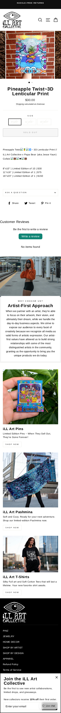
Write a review (31, 236)
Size (30, 116)
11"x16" (29, 122)
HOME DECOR (11, 642)
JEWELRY (8, 636)
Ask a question (16, 192)
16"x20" (44, 122)
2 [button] (32, 83)
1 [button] (29, 82)
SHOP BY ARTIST (13, 647)
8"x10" (14, 122)
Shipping (20, 104)
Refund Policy (10, 664)
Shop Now (12, 444)
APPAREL (8, 659)
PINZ (5, 631)
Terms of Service (12, 670)
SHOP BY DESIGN (13, 653)
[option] (30, 3)
